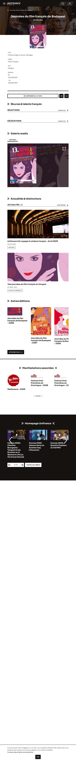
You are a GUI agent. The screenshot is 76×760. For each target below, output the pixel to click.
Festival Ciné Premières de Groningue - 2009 (63, 383)
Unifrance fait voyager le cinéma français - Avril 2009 (32, 241)
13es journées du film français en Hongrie (26, 284)
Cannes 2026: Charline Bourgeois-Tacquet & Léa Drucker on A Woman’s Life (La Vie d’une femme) (15, 450)
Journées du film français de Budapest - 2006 (64, 341)
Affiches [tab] (12, 139)
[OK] (38, 757)
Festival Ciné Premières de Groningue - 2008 (39, 383)
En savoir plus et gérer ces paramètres (20, 752)
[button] (64, 149)
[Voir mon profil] (69, 4)
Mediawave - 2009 (16, 389)
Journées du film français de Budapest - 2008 (17, 320)
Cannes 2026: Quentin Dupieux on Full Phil (58, 445)
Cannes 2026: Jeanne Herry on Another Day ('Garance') (36, 446)
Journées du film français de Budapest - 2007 (41, 340)
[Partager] (61, 96)
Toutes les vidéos (33, 465)
